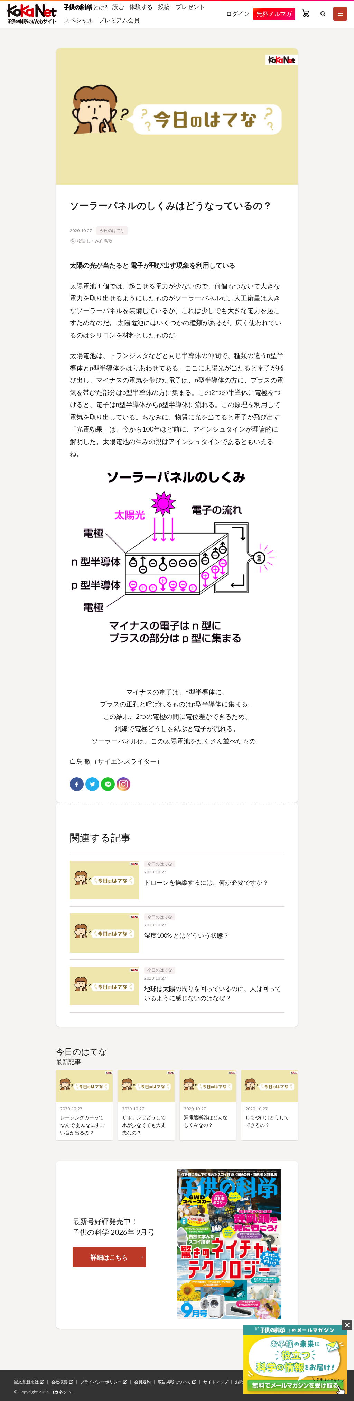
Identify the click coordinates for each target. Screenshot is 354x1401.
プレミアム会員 (119, 20)
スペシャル (78, 20)
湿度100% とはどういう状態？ (186, 935)
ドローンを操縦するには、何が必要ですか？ (206, 882)
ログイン (238, 13)
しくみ (92, 240)
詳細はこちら (109, 1257)
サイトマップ (215, 1382)
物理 (81, 240)
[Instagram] (123, 784)
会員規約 (142, 1382)
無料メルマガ (274, 13)
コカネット (61, 1391)
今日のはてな (112, 230)
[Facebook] (77, 784)
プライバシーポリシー (101, 1382)
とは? (99, 7)
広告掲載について (174, 1382)
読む (118, 6)
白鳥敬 (106, 240)
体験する (141, 6)
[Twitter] (92, 784)
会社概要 (59, 1382)
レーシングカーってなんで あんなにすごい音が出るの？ (82, 1124)
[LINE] (108, 784)
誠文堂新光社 (26, 1382)
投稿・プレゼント (181, 6)
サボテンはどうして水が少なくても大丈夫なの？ (144, 1124)
